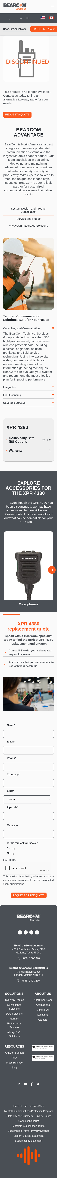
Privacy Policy (43, 1116)
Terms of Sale (36, 1106)
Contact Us (43, 1009)
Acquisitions (43, 1005)
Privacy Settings (40, 1131)
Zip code (12, 807)
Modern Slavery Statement (28, 1135)
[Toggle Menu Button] (52, 7)
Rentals (14, 1018)
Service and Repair (28, 218)
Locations (27, 18)
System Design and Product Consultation (28, 210)
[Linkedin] (19, 1084)
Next (52, 570)
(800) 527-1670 (21, 18)
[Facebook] (31, 1084)
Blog (14, 1067)
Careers (42, 1019)
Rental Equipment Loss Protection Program (28, 1111)
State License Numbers (19, 1116)
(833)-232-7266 (31, 980)
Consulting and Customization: (22, 328)
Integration (9, 387)
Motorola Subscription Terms (28, 1126)
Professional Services (14, 1025)
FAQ (14, 1057)
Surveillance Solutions (14, 1007)
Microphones (28, 604)
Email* (11, 741)
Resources (14, 1046)
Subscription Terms (18, 1131)
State (10, 791)
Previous (5, 570)
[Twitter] (38, 1084)
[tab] (28, 210)
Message (12, 825)
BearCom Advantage (15, 29)
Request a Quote (17, 114)
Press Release (14, 1062)
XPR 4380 (17, 427)
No (8, 853)
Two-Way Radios (14, 1000)
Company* (13, 774)
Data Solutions (14, 1013)
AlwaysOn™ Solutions (14, 1034)
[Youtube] (25, 1084)
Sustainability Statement (28, 1140)
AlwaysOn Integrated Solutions (28, 225)
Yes (9, 848)
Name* (11, 725)
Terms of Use (20, 1106)
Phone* (11, 758)
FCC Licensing (12, 395)
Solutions (14, 993)
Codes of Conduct (28, 1121)
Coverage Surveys (14, 403)
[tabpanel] (28, 323)
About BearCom (43, 1000)
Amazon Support (14, 1052)
